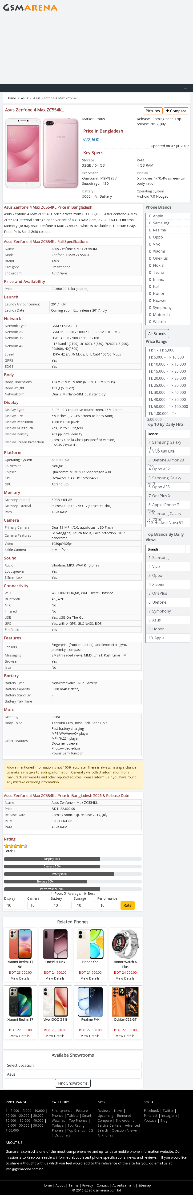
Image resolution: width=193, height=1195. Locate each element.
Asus (24, 98)
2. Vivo (154, 566)
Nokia (158, 265)
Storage (80, 898)
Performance (107, 898)
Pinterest (150, 1115)
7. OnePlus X (159, 495)
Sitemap (144, 1185)
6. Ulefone (157, 602)
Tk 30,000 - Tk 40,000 (167, 392)
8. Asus (155, 620)
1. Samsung (159, 557)
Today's (58, 1125)
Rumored (124, 1115)
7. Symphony (160, 611)
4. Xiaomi (156, 584)
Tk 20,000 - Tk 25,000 (167, 378)
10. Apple (157, 637)
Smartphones (62, 1110)
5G (91, 1130)
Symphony (162, 307)
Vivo (156, 244)
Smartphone (61, 267)
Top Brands (76, 1130)
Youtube (150, 1120)
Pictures (153, 110)
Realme (159, 230)
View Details (20, 978)
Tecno (158, 272)
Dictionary (62, 1135)
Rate (128, 905)
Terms (73, 1185)
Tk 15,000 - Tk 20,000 (167, 371)
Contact (103, 1185)
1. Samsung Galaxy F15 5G (164, 442)
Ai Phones (105, 1135)
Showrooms (125, 1120)
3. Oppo (155, 575)
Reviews (104, 1110)
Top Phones (78, 1120)
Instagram (169, 1115)
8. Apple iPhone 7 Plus (163, 505)
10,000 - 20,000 (17, 1115)
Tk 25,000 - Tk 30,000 (167, 385)
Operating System (18, 459)
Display (9, 898)
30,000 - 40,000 (32, 1120)
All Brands (157, 333)
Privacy (87, 1185)
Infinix (158, 279)
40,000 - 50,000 (17, 1125)
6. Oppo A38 (159, 486)
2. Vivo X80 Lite (162, 451)
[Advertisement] (96, 49)
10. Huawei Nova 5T (166, 522)
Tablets (72, 1115)
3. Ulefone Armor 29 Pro (165, 460)
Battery (56, 898)
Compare (177, 110)
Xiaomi (158, 251)
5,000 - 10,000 (34, 1110)
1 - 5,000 (12, 1110)
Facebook (151, 1110)
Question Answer (125, 1130)
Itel (155, 286)
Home (11, 98)
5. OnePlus (158, 593)
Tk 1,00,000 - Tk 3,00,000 (162, 414)
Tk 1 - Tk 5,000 (161, 350)
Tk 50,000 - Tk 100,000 (168, 406)
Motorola (161, 314)
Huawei (159, 300)
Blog (163, 1120)
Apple (157, 216)
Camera (33, 898)
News (118, 1110)
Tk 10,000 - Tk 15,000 (167, 364)
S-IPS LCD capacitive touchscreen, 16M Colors (87, 409)
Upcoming (105, 1115)
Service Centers (109, 1125)
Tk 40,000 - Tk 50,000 (167, 399)
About (60, 1185)
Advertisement (124, 1185)
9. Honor (156, 629)
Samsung (160, 223)
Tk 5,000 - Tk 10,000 (166, 357)
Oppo (157, 237)
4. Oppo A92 (159, 469)
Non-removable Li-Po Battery (74, 683)
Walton (159, 321)
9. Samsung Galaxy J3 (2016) (164, 514)
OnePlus (160, 258)
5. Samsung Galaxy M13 (164, 478)
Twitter (168, 1110)
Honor (158, 293)
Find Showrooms (73, 1083)
